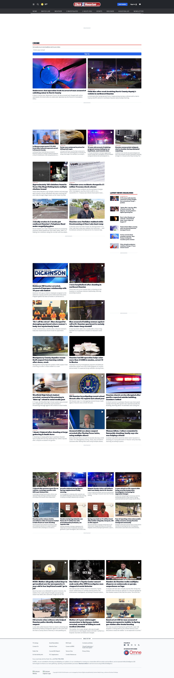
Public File (35, 651)
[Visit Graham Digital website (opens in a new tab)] (47, 672)
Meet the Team (53, 646)
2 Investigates (72, 11)
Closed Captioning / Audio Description (87, 647)
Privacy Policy (86, 651)
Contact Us (36, 646)
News (35, 11)
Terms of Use (69, 651)
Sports (99, 11)
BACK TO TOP (87, 638)
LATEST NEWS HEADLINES (121, 193)
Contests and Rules (87, 643)
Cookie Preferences (71, 654)
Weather (58, 11)
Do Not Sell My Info (38, 654)
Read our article (83, 663)
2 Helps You (87, 11)
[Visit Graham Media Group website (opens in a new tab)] (37, 672)
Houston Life (123, 11)
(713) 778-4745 (59, 659)
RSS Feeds (68, 643)
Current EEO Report (54, 651)
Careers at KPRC (70, 646)
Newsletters (139, 11)
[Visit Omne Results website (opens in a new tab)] (132, 652)
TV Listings (35, 643)
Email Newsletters (54, 643)
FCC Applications (53, 654)
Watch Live (45, 11)
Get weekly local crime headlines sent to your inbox (46, 47)
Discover (110, 11)
